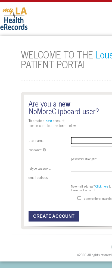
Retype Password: (40, 168)
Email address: (38, 177)
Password (35, 149)
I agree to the (90, 198)
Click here (101, 186)
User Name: (36, 140)
